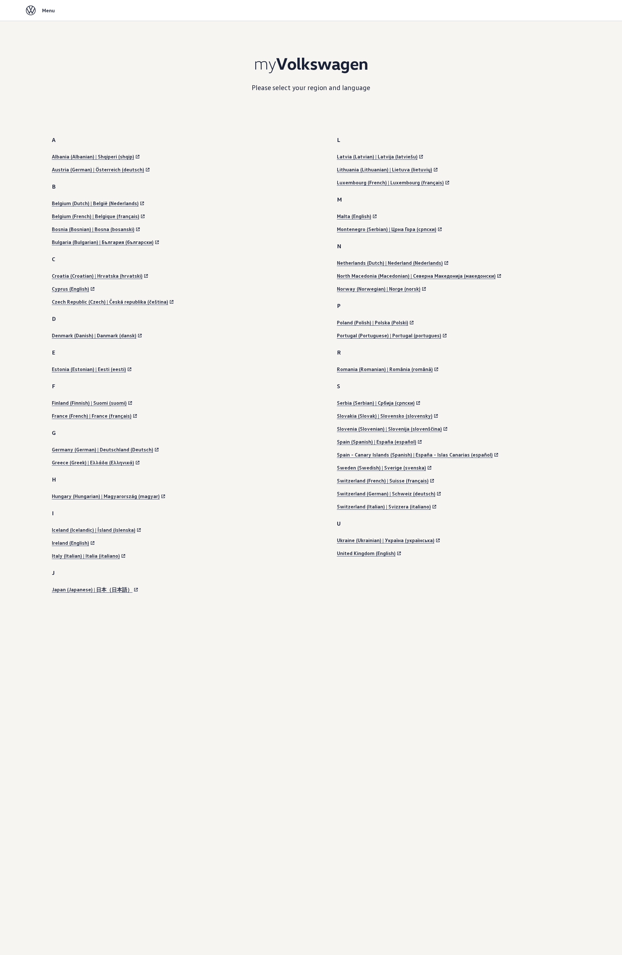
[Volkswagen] (31, 10)
